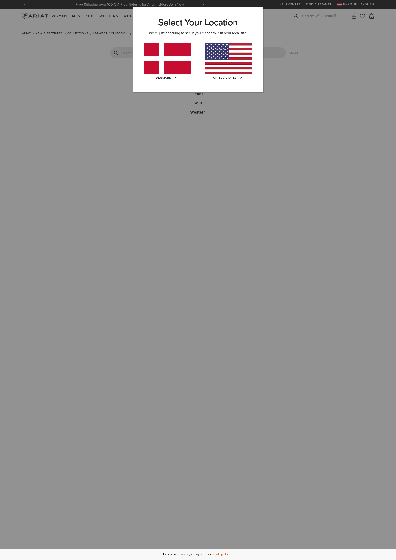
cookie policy (220, 554)
